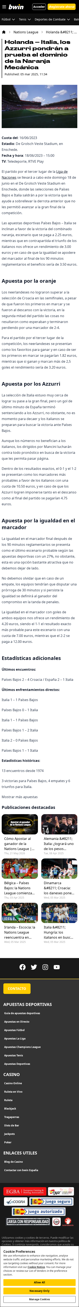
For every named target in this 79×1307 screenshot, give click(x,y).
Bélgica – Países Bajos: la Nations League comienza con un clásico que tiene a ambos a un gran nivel (19, 888)
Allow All (39, 1282)
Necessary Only (39, 1291)
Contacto (17, 988)
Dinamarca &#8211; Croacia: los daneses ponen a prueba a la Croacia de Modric (59, 888)
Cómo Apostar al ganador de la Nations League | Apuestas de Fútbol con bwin (19, 843)
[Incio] (4, 32)
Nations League (25, 32)
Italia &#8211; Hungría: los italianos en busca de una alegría (58, 932)
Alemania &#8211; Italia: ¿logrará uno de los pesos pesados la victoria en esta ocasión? (59, 843)
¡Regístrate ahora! (62, 7)
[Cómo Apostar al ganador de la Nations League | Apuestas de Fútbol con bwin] (20, 824)
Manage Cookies (39, 1299)
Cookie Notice (36, 1267)
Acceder (39, 7)
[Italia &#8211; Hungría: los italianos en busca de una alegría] (59, 913)
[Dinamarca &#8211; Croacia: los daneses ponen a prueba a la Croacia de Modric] (59, 868)
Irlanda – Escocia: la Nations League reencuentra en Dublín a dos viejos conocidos (19, 932)
